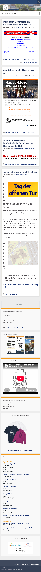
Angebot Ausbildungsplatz (13, 59)
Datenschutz (35, 564)
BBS (23, 164)
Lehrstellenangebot (28, 59)
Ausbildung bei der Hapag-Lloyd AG (19, 71)
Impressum (25, 564)
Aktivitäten (16, 174)
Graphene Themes (17, 569)
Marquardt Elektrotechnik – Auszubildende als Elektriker (17, 23)
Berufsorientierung (19, 27)
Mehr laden (20, 305)
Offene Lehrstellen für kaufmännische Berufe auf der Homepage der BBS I (18, 143)
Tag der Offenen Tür (11, 294)
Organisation (23, 174)
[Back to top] (36, 567)
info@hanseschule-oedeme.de (14, 327)
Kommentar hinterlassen (30, 62)
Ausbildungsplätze (18, 148)
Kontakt (16, 564)
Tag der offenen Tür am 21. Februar (20, 171)
